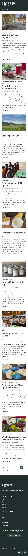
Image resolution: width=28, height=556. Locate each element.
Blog (3, 517)
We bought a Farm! (11, 136)
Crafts (4, 382)
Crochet (4, 507)
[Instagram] (25, 552)
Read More (6, 59)
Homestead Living (7, 32)
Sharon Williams (6, 40)
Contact (5, 525)
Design (4, 520)
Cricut (3, 499)
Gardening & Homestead (9, 81)
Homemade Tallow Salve (13, 233)
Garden (4, 504)
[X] (22, 552)
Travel (3, 515)
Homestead (5, 502)
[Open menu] (25, 4)
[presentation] (14, 22)
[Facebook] (19, 552)
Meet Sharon (5, 522)
